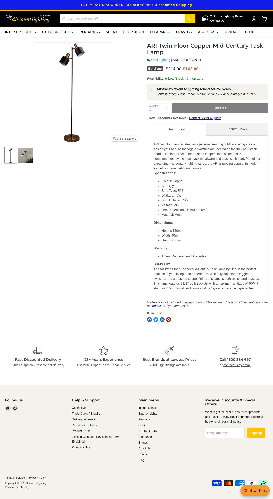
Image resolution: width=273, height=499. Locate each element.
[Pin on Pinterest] (168, 319)
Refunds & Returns (84, 425)
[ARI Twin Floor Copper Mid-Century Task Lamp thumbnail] (11, 155)
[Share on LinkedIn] (162, 319)
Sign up (256, 433)
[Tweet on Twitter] (155, 319)
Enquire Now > (237, 129)
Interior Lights (19, 32)
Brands (183, 32)
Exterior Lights (57, 32)
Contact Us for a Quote (205, 118)
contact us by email (237, 365)
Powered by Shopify (16, 487)
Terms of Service (15, 477)
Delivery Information (85, 419)
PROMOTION (133, 32)
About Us (207, 32)
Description (176, 129)
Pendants (89, 32)
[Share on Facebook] (149, 319)
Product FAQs (81, 431)
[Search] (190, 18)
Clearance (160, 32)
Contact (231, 32)
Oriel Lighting (160, 60)
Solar (111, 32)
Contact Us (217, 20)
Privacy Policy (81, 447)
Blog (249, 32)
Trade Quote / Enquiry (86, 413)
